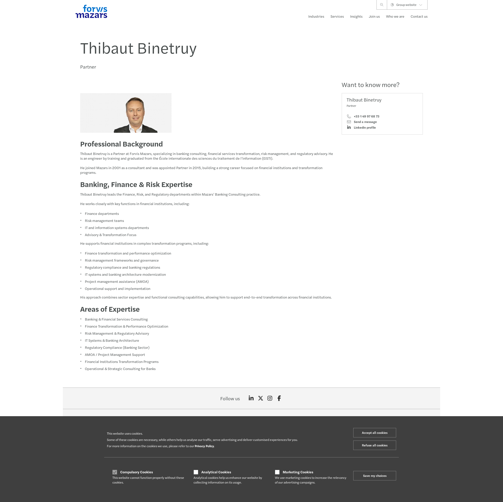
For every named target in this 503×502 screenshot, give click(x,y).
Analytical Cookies (216, 472)
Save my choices (374, 475)
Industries (316, 16)
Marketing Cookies (298, 472)
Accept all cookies (374, 432)
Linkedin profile (364, 127)
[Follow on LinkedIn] (251, 398)
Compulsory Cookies (136, 472)
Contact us (419, 16)
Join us (374, 16)
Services (337, 16)
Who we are (395, 16)
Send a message (365, 122)
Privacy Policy (204, 446)
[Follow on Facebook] (279, 398)
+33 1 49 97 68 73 (366, 116)
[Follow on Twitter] (260, 398)
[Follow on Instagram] (269, 398)
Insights (356, 16)
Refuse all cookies (374, 445)
